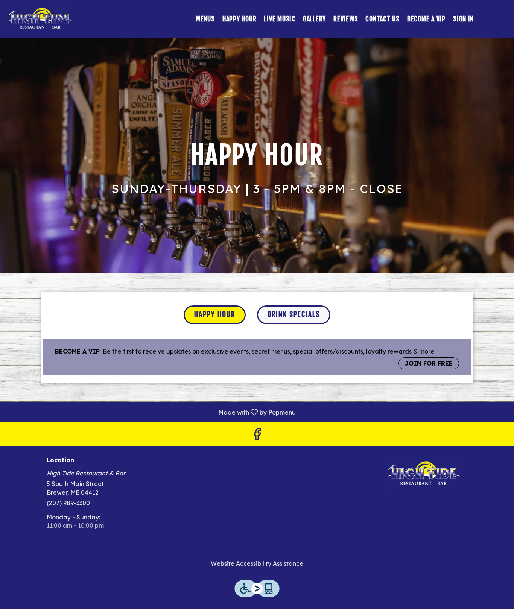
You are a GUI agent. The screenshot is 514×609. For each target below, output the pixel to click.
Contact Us (382, 19)
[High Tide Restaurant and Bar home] (40, 19)
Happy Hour (239, 19)
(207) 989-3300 (68, 503)
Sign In (463, 19)
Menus (205, 19)
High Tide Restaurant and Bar (423, 474)
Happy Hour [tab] (214, 314)
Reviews (345, 19)
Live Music (279, 19)
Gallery (314, 19)
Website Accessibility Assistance (257, 563)
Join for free (429, 363)
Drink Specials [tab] (294, 314)
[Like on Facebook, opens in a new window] (257, 435)
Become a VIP (426, 19)
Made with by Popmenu (151, 412)
